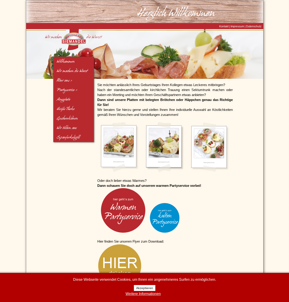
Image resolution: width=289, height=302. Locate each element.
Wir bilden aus (67, 128)
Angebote (63, 99)
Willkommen (66, 61)
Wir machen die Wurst (72, 71)
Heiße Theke (66, 109)
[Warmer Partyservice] (123, 231)
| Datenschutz (252, 26)
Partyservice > (67, 90)
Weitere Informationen (143, 294)
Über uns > (64, 80)
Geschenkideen (67, 118)
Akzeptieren (144, 288)
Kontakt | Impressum (231, 26)
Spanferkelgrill (68, 137)
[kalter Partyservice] (164, 231)
